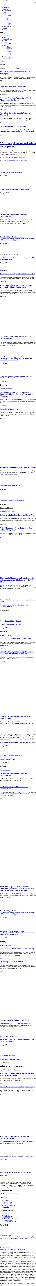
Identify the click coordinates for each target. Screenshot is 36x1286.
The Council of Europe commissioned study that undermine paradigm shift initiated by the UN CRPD (17, 580)
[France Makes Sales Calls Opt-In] (5, 1054)
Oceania (9, 24)
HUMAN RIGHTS (8, 1221)
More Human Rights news (7, 511)
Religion (5, 13)
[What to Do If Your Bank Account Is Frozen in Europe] (5, 1168)
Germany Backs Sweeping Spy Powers (11, 624)
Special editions (7, 1202)
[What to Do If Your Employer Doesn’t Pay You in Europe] (5, 1152)
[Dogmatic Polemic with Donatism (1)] (3, 211)
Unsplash (15, 254)
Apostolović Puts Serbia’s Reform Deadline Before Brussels (17, 742)
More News (3, 270)
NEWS (5, 1214)
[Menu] (35, 3)
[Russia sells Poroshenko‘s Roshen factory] (5, 497)
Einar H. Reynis (9, 755)
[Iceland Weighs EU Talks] (5, 754)
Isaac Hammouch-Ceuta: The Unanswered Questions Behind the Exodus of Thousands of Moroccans (16, 394)
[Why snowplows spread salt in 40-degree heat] (13, 160)
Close (2, 61)
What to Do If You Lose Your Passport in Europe (17, 1087)
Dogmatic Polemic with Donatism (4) (13, 87)
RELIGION (6, 1220)
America (9, 20)
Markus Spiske (9, 621)
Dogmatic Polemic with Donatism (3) (13, 126)
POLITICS (6, 1217)
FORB (9, 15)
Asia (8, 21)
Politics (5, 12)
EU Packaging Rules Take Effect (11, 962)
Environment (7, 26)
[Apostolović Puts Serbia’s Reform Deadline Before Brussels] (5, 732)
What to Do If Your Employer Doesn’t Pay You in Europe (17, 1156)
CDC (6, 1055)
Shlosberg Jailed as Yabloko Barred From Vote (17, 515)
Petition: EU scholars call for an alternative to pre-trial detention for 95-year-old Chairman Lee (16, 377)
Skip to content (4, 0)
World (5, 17)
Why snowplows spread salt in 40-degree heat (12, 1249)
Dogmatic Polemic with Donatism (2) (11, 172)
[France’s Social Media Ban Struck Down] (18, 1016)
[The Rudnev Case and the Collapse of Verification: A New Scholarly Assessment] (5, 1034)
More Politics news (5, 635)
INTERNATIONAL (9, 1218)
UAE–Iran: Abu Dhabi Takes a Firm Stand (15, 639)
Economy (6, 7)
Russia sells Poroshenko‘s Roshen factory (12, 500)
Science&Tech (7, 29)
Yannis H (7, 254)
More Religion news (5, 770)
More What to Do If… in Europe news (10, 1070)
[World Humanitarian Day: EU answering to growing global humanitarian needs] (5, 253)
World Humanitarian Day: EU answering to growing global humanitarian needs (16, 286)
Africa (8, 18)
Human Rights (7, 10)
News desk (5, 157)
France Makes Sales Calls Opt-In (9, 1059)
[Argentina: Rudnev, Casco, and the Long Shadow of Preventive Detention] (5, 598)
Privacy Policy (7, 1203)
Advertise (6, 1207)
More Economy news (6, 388)
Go (18, 68)
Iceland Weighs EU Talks (7, 759)
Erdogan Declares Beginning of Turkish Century (14, 189)
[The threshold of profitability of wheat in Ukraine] (18, 464)
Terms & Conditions (9, 1205)
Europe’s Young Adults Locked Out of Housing (17, 949)
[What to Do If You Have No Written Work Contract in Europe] (18, 1133)
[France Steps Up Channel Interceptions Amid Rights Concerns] (18, 333)
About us (6, 1200)
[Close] (4, 33)
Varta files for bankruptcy (9, 409)
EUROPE (6, 1215)
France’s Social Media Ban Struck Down (14, 1020)
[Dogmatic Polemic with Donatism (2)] (3, 169)
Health (5, 28)
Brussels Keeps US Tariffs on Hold (10, 485)
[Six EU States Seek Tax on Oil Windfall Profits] (6, 202)
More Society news (5, 945)
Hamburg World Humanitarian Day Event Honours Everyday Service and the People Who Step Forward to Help (17, 1237)
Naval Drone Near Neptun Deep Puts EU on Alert (17, 274)
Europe (5, 9)
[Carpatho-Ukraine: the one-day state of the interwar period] (18, 713)
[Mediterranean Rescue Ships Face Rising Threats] (17, 202)
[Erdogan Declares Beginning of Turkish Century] (2, 186)
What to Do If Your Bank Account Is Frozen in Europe (16, 1172)
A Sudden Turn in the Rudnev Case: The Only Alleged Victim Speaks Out (16, 99)
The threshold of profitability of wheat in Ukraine (17, 467)
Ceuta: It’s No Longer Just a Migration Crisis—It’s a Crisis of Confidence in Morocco (17, 653)
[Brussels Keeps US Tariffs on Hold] (5, 482)
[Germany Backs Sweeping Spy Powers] (5, 619)
